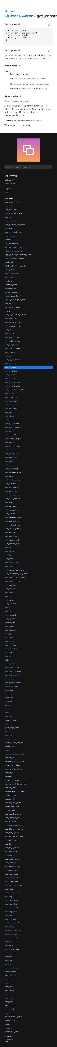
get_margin (9, 442)
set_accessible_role (12, 818)
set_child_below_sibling (14, 836)
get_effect (9, 412)
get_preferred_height (13, 517)
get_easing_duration (13, 405)
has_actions (9, 626)
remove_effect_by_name (14, 791)
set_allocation (10, 821)
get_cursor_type (11, 397)
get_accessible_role (12, 326)
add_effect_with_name (13, 232)
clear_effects (10, 277)
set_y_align (9, 998)
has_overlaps (10, 652)
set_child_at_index (12, 833)
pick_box (8, 735)
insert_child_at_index (13, 671)
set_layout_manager (12, 893)
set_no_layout (10, 919)
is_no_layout (10, 694)
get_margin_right (11, 454)
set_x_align (9, 987)
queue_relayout (11, 746)
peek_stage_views (12, 728)
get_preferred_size (12, 521)
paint (7, 724)
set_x (7, 983)
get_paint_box (10, 484)
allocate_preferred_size (14, 251)
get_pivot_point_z (12, 510)
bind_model (9, 262)
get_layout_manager (13, 439)
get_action (9, 330)
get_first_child (10, 420)
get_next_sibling (11, 469)
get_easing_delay (11, 401)
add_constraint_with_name (15, 225)
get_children (10, 352)
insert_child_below (12, 675)
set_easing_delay (11, 874)
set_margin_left (11, 904)
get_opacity (9, 476)
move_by (8, 716)
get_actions (9, 333)
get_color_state (11, 363)
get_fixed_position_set (13, 427)
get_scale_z (9, 551)
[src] (50, 24)
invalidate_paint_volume (14, 679)
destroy (8, 303)
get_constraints (11, 371)
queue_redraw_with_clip (14, 743)
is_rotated (9, 701)
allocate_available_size (13, 247)
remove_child (10, 773)
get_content (10, 375)
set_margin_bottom (12, 900)
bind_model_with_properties (15, 266)
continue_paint (11, 285)
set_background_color (13, 825)
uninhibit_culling (11, 1020)
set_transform (10, 972)
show (7, 1013)
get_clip (8, 356)
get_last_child (10, 435)
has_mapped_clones (12, 649)
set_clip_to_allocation (13, 848)
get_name (9, 465)
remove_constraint (12, 780)
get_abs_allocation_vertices (15, 315)
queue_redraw (10, 739)
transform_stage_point (13, 1017)
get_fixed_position (12, 423)
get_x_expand (10, 604)
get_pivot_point (11, 506)
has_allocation (10, 630)
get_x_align (9, 600)
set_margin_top (11, 911)
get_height (9, 431)
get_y (7, 607)
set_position (10, 942)
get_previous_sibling (13, 529)
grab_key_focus (11, 622)
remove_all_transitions (13, 769)
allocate (8, 240)
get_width (9, 592)
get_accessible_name (13, 322)
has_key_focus (10, 645)
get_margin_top (11, 457)
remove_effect (10, 788)
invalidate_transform (13, 683)
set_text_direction (12, 968)
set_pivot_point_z (12, 938)
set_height (9, 889)
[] (2, 24)
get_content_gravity (13, 382)
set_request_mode (12, 949)
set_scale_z (9, 960)
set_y (7, 994)
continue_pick (10, 288)
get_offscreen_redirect (13, 472)
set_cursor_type (11, 870)
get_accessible (10, 318)
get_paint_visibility (12, 491)
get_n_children (10, 461)
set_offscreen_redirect (13, 923)
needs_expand (10, 720)
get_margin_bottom (12, 446)
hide (7, 660)
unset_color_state (12, 1032)
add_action (9, 206)
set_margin (9, 896)
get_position (10, 514)
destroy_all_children (12, 307)
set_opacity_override (13, 930)
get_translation (11, 589)
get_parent (9, 502)
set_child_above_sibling (14, 829)
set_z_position (10, 1005)
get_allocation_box (12, 337)
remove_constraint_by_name (16, 784)
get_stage (9, 559)
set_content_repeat (12, 863)
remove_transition (12, 795)
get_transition (10, 585)
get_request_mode (12, 536)
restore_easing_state (13, 803)
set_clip (8, 844)
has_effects (9, 641)
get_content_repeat (12, 386)
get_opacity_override (13, 480)
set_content (10, 855)
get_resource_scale (12, 540)
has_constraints (11, 637)
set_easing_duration (12, 878)
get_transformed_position (15, 577)
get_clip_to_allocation (13, 360)
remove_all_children (12, 765)
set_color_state (11, 851)
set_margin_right (11, 908)
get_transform (10, 566)
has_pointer (9, 656)
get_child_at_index (12, 345)
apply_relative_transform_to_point (18, 255)
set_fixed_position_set (13, 885)
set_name (9, 915)
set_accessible (10, 810)
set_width (9, 979)
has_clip (8, 634)
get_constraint (10, 367)
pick (6, 731)
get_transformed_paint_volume (17, 574)
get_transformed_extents (14, 570)
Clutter (11, 176)
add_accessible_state (13, 202)
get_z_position (10, 619)
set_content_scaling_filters (15, 866)
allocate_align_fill (11, 243)
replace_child (10, 799)
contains (8, 281)
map (7, 713)
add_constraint (10, 221)
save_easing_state (12, 806)
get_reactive (10, 532)
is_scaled (8, 705)
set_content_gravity (12, 859)
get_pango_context (12, 499)
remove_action (10, 758)
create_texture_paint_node (15, 300)
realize (7, 750)
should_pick (9, 1009)
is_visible (8, 709)
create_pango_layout (13, 296)
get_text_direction (12, 562)
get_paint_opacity (12, 487)
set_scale (8, 957)
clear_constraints (11, 273)
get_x (7, 596)
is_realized (9, 698)
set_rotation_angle (12, 953)
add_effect (9, 228)
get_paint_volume (12, 495)
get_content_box (11, 378)
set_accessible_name (13, 814)
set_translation (10, 975)
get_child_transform (12, 348)
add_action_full (11, 210)
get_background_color (13, 341)
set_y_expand (10, 1002)
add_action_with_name (13, 213)
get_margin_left (11, 450)
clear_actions (10, 270)
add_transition (10, 236)
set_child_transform (12, 840)
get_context (10, 393)
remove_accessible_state (14, 754)
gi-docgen (10, 1039)
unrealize (8, 1028)
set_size (8, 964)
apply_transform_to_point (14, 258)
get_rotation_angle (12, 544)
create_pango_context (13, 292)
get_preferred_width (13, 525)
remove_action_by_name (14, 761)
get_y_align (9, 611)
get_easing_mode (12, 408)
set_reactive (10, 945)
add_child (8, 217)
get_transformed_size (13, 581)
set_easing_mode (11, 881)
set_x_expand (10, 990)
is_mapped (9, 690)
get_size (8, 555)
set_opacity (9, 926)
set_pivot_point (11, 934)
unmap (8, 1024)
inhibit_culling (10, 664)
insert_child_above (12, 667)
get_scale (8, 547)
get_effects (9, 416)
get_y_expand (10, 615)
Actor (7, 192)
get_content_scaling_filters (15, 390)
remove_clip (9, 776)
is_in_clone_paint (11, 686)
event (7, 311)
